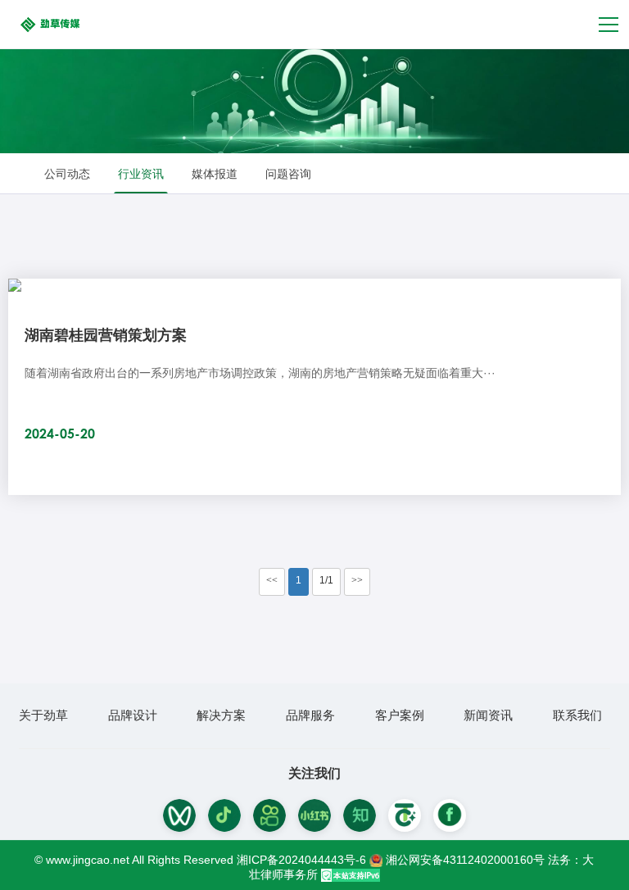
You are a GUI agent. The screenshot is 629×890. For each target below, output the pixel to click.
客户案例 (399, 715)
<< (272, 580)
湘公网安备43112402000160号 (467, 859)
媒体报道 (215, 173)
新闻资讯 (488, 715)
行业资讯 (141, 173)
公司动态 (67, 173)
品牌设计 (132, 715)
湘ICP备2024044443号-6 (301, 859)
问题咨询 (288, 173)
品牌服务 (310, 715)
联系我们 (577, 715)
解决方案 (221, 715)
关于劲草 (43, 715)
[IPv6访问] (350, 874)
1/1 (326, 580)
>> (357, 580)
